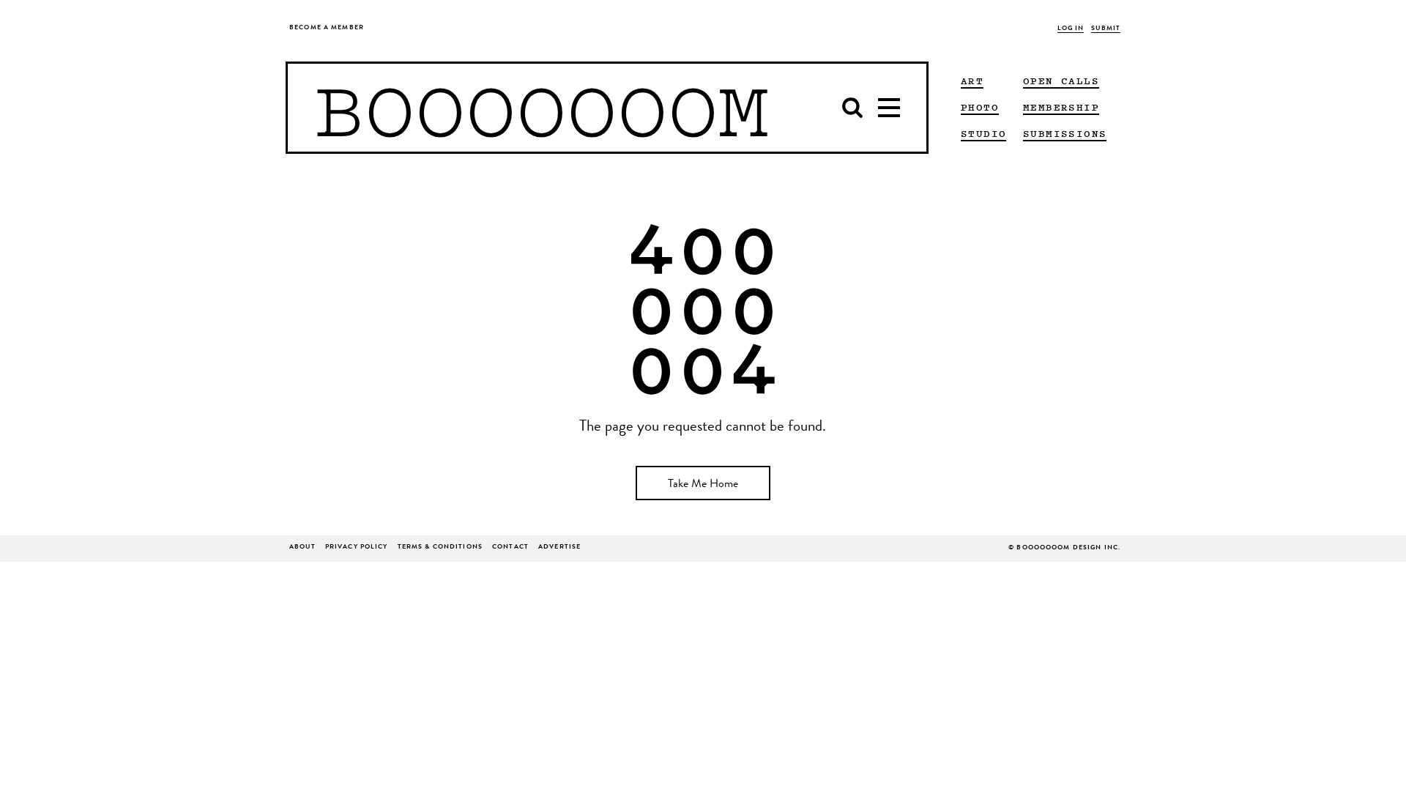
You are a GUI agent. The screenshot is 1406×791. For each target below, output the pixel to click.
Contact (510, 547)
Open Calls (1061, 80)
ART (972, 80)
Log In (1071, 29)
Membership (1061, 107)
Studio (983, 133)
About (302, 547)
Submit (1105, 29)
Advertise (559, 547)
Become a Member (326, 28)
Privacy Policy (356, 547)
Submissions (1064, 133)
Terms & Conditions (440, 547)
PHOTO (980, 107)
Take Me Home (703, 485)
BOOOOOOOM (541, 108)
